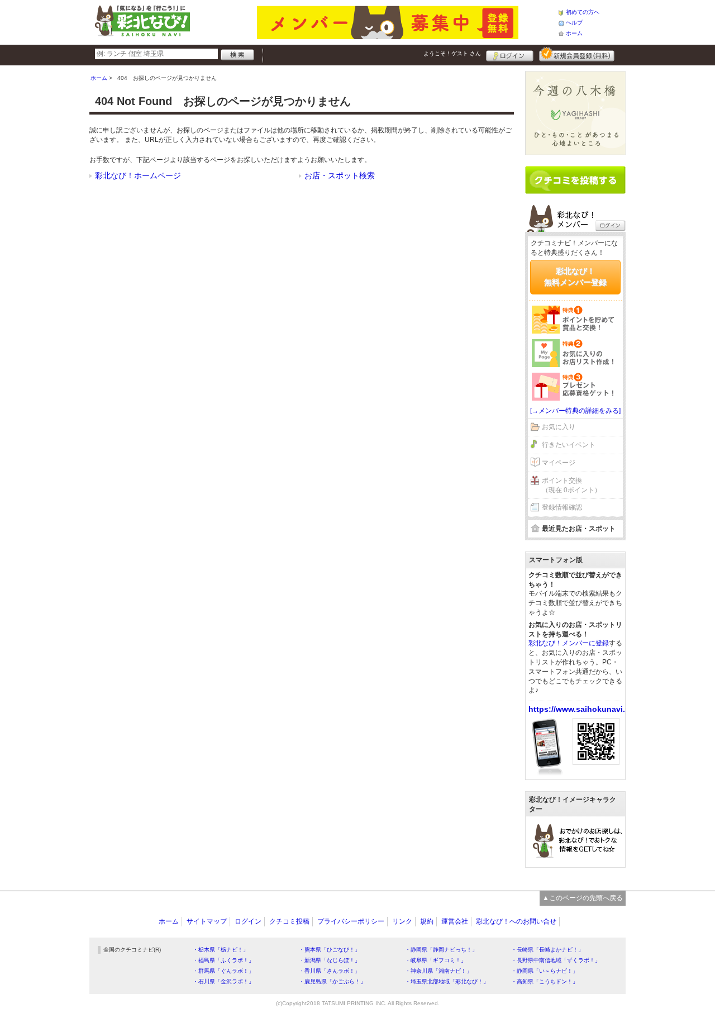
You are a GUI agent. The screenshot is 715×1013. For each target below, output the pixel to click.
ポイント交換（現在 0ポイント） (571, 485)
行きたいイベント (568, 445)
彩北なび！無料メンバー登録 (575, 277)
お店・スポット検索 (339, 175)
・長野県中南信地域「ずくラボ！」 (555, 960)
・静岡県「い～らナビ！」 (544, 971)
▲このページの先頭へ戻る (582, 898)
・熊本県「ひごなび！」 (329, 950)
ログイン (509, 54)
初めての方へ (582, 12)
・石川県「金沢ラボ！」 (223, 981)
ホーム (574, 33)
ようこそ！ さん (452, 53)
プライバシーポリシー (350, 921)
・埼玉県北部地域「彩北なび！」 (447, 981)
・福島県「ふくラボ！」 (223, 960)
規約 (426, 921)
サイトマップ (207, 921)
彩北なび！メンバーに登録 (568, 643)
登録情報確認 (562, 507)
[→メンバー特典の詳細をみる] (575, 411)
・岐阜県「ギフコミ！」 (435, 960)
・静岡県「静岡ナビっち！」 (441, 950)
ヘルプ (574, 23)
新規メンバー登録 (576, 54)
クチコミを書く (575, 180)
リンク (402, 921)
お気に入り (558, 427)
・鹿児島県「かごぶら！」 (332, 981)
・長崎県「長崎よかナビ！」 (547, 950)
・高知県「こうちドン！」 (544, 981)
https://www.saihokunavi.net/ (584, 709)
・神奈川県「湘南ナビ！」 (438, 971)
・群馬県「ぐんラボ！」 (223, 971)
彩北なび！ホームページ (138, 175)
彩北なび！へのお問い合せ (516, 921)
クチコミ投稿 (289, 921)
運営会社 (454, 921)
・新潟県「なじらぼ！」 (329, 960)
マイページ (558, 463)
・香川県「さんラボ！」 (329, 971)
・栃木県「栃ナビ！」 (221, 950)
